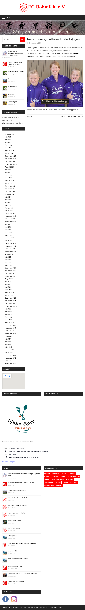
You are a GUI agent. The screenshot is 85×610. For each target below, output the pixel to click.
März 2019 (8, 347)
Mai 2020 (8, 314)
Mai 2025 (8, 172)
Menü (9, 18)
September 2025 (11, 164)
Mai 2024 (8, 202)
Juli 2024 (8, 197)
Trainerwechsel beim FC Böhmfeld (17, 505)
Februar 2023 (9, 238)
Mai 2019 (8, 344)
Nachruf (30, 117)
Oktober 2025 (10, 161)
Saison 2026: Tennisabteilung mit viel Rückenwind (22, 543)
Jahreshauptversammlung (15, 566)
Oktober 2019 (9, 331)
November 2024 (10, 189)
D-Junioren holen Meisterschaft (17, 490)
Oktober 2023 (10, 219)
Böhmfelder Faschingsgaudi (16, 581)
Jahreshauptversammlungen (16, 71)
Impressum (53, 607)
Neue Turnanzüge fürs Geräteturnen (18, 558)
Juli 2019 (8, 339)
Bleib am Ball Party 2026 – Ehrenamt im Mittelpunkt (22, 574)
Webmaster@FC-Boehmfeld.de (38, 607)
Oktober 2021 (9, 273)
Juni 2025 (8, 170)
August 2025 (9, 167)
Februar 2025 (9, 181)
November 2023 (10, 216)
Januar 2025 (9, 183)
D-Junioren (55, 473)
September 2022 (10, 252)
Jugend (63, 476)
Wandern (59, 485)
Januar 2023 (9, 241)
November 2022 (10, 246)
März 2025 (8, 178)
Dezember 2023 (10, 213)
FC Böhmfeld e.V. (47, 6)
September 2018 (10, 363)
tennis (58, 482)
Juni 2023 (8, 227)
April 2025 (8, 175)
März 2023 (8, 235)
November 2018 (10, 358)
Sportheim (69, 479)
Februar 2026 (9, 151)
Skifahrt (47, 479)
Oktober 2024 (10, 191)
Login (60, 607)
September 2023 (10, 222)
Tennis (10, 79)
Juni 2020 (8, 312)
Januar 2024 (9, 211)
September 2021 (10, 276)
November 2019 (10, 328)
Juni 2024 (8, 200)
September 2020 (11, 306)
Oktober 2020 (10, 303)
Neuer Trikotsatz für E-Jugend (71, 117)
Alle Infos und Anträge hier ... (12, 123)
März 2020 (8, 320)
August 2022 (9, 254)
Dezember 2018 (10, 355)
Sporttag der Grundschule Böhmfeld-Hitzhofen (21, 482)
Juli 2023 (8, 224)
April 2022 (8, 263)
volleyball (73, 482)
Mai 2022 (8, 260)
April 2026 (8, 145)
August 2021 (9, 279)
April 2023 (8, 232)
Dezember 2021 (10, 268)
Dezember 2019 (10, 325)
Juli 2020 (8, 309)
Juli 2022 (8, 257)
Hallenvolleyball (12, 102)
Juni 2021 (8, 284)
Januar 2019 (9, 353)
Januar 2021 (9, 295)
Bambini (47, 473)
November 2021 (10, 271)
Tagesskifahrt (49, 482)
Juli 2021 (8, 282)
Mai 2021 (8, 287)
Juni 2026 (8, 140)
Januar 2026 (9, 153)
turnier (65, 482)
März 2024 (8, 205)
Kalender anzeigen (8, 462)
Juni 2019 (8, 342)
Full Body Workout (13, 536)
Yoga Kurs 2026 (12, 551)
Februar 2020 (9, 323)
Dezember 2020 (10, 298)
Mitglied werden (12, 86)
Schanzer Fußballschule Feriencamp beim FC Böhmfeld (28, 451)
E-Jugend (64, 473)
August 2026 (9, 134)
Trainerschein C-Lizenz (14, 520)
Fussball (47, 476)
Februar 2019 (9, 350)
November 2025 (10, 159)
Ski (79, 476)
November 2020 (10, 301)
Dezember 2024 (10, 186)
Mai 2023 (8, 230)
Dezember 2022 (10, 243)
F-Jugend (72, 473)
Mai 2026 (8, 142)
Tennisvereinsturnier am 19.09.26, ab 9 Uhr (24, 457)
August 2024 (9, 194)
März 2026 (8, 148)
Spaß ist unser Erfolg (14, 528)
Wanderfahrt (49, 485)
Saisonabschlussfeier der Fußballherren (19, 498)
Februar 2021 (9, 292)
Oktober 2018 (9, 361)
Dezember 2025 (10, 156)
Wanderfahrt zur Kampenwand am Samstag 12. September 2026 (15, 53)
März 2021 (8, 290)
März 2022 (8, 265)
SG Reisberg (72, 476)
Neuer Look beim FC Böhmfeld (16, 513)
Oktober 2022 (10, 249)
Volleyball (10, 94)
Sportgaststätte (58, 479)
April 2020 (8, 317)
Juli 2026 (8, 137)
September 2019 (10, 333)
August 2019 (9, 336)
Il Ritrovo (55, 476)
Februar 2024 (9, 208)
